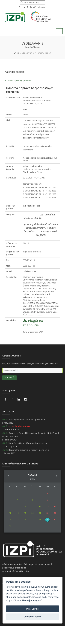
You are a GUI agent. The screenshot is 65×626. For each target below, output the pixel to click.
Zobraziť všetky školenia (18, 80)
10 (10, 506)
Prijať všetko (32, 609)
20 (32, 513)
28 (40, 519)
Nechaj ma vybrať (31, 600)
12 (25, 506)
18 (17, 513)
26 (25, 519)
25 (17, 519)
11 (17, 506)
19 (25, 513)
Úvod (16, 52)
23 (55, 513)
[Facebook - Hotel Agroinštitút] (5, 399)
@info (5, 419)
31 (10, 526)
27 (32, 519)
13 (32, 506)
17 (10, 513)
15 (47, 506)
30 (55, 519)
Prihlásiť (9, 377)
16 (55, 506)
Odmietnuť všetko (32, 616)
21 (40, 513)
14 (40, 506)
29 (47, 519)
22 (47, 513)
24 (10, 519)
